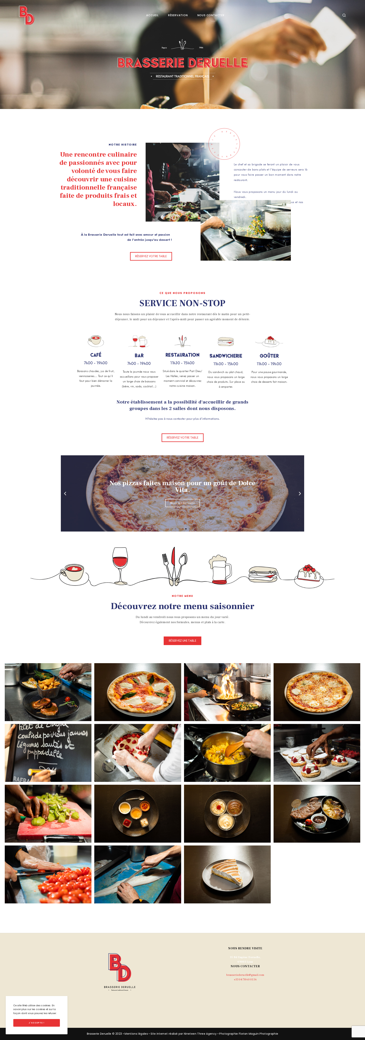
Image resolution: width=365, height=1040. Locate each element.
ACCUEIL (152, 15)
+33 (245, 979)
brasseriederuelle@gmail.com (245, 975)
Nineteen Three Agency (200, 1034)
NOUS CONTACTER (211, 15)
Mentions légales (136, 1034)
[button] (151, 256)
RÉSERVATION (178, 15)
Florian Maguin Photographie (258, 1034)
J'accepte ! (36, 1022)
